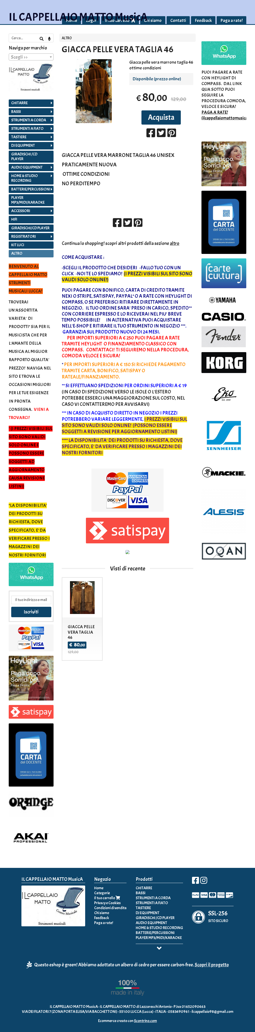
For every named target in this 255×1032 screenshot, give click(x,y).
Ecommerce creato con (127, 1020)
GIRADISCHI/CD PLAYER (30, 228)
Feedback (203, 20)
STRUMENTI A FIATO (27, 128)
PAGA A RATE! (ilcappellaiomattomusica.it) (227, 115)
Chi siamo (153, 20)
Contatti (178, 20)
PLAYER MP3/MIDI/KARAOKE (28, 200)
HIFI (14, 219)
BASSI (16, 111)
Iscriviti (31, 612)
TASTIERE (18, 137)
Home (98, 888)
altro (174, 243)
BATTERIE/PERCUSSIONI (30, 189)
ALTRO (67, 38)
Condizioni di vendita (110, 907)
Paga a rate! (231, 20)
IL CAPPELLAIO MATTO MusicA (78, 17)
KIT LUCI (17, 244)
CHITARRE (19, 102)
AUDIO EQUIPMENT (27, 167)
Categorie (102, 893)
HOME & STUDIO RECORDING (24, 178)
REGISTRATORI (23, 236)
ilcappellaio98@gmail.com (212, 1011)
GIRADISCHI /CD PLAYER (24, 156)
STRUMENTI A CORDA (28, 120)
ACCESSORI (20, 210)
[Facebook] (195, 882)
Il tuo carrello (105, 897)
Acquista (161, 117)
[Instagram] (203, 882)
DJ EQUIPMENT (23, 145)
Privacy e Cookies (107, 902)
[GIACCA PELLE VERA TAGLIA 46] (94, 91)
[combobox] (31, 56)
